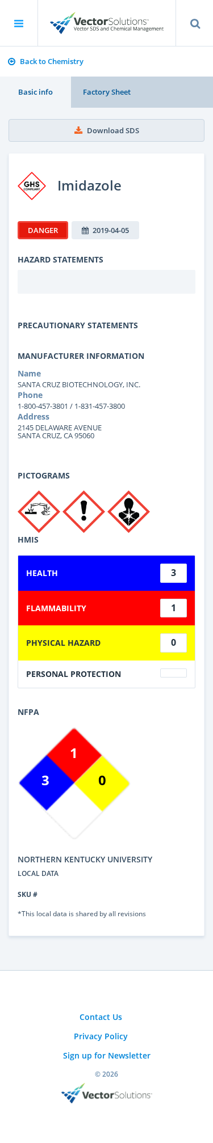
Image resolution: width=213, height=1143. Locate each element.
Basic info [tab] (35, 92)
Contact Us (101, 1016)
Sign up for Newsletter (107, 1055)
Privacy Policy (101, 1036)
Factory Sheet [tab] (107, 92)
